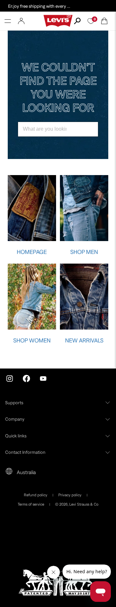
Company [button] (14, 419)
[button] (7, 20)
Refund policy (35, 495)
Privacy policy (70, 495)
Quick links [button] (15, 435)
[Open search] (77, 20)
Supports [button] (14, 402)
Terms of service (31, 504)
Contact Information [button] (25, 452)
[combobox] (58, 129)
